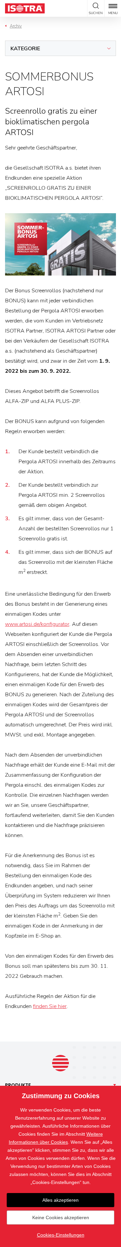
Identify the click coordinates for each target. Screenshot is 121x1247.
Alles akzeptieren (60, 1200)
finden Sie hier (50, 1006)
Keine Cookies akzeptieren (60, 1217)
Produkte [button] (18, 1085)
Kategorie (25, 48)
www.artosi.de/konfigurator (37, 624)
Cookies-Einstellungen (60, 1235)
